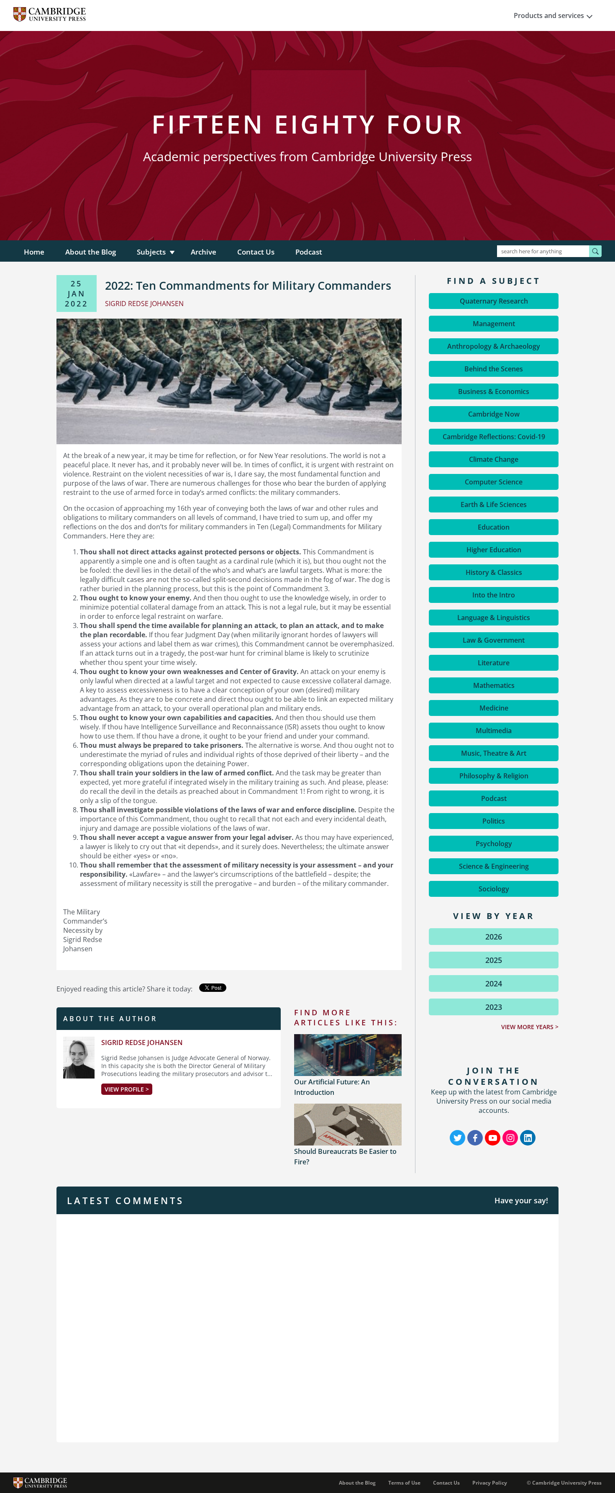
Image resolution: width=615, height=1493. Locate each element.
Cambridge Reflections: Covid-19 (494, 436)
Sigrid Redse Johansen (142, 1042)
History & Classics (494, 572)
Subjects (151, 252)
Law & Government (494, 640)
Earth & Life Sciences (494, 504)
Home (34, 252)
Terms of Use (404, 1482)
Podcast (308, 252)
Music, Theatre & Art (493, 753)
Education (494, 527)
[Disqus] (307, 1327)
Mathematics (494, 685)
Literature (494, 662)
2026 (493, 937)
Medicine (493, 708)
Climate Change (493, 459)
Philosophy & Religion (493, 775)
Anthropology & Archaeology (493, 346)
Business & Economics (493, 391)
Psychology (494, 843)
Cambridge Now (494, 414)
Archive (203, 252)
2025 (493, 960)
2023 (493, 1007)
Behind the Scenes (493, 368)
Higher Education (493, 549)
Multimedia (494, 730)
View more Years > (530, 1027)
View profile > (127, 1089)
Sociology (494, 888)
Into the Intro (493, 595)
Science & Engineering (494, 866)
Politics (493, 821)
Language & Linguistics (493, 617)
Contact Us (255, 252)
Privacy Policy (489, 1482)
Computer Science (494, 482)
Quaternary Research (494, 301)
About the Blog (90, 252)
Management (494, 323)
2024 (493, 983)
